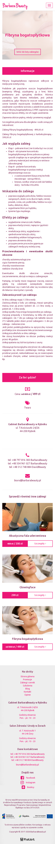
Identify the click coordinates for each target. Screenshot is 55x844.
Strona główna (27, 676)
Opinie (27, 695)
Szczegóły (39, 543)
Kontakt (27, 691)
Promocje (27, 679)
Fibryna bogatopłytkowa (27, 638)
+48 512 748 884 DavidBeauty (29, 467)
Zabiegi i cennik (27, 682)
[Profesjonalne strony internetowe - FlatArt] (27, 839)
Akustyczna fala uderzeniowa (27, 535)
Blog (27, 688)
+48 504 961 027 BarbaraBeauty (29, 463)
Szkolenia (27, 685)
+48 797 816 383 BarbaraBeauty (29, 460)
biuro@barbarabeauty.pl (27, 480)
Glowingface (27, 587)
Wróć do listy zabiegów (27, 52)
